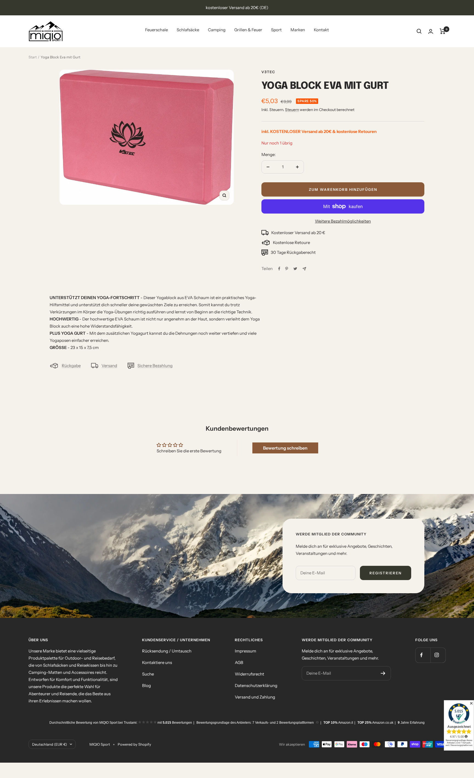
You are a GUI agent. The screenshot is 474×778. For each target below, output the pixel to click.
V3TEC (268, 72)
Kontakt (321, 29)
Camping (216, 29)
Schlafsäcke (188, 29)
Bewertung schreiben (285, 448)
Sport (276, 29)
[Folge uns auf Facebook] (422, 655)
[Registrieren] (383, 673)
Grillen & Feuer (248, 29)
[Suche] (419, 31)
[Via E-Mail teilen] (304, 269)
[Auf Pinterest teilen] (286, 269)
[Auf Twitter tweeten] (295, 269)
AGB (239, 662)
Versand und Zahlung (255, 697)
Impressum (245, 651)
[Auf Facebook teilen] (279, 269)
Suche (148, 674)
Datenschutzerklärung (256, 685)
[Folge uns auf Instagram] (437, 655)
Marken (297, 29)
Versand (109, 365)
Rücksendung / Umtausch (166, 651)
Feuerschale (156, 29)
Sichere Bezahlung (155, 365)
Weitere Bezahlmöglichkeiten (343, 221)
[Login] (430, 31)
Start (33, 57)
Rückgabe (71, 365)
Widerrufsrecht (249, 674)
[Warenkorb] (442, 31)
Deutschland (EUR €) (49, 744)
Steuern (292, 109)
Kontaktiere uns (157, 662)
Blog (146, 685)
